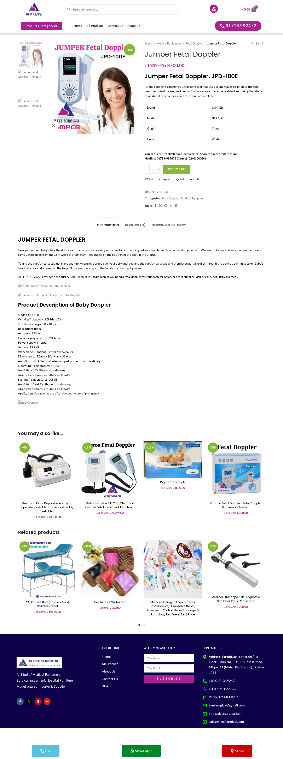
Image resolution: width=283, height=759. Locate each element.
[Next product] (262, 43)
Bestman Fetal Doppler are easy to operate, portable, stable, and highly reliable (47, 507)
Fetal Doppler (194, 43)
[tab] (108, 223)
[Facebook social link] (155, 206)
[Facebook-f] (20, 701)
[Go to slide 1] (139, 625)
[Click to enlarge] (53, 125)
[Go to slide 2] (144, 625)
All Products (95, 26)
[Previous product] (252, 43)
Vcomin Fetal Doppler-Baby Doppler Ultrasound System (236, 505)
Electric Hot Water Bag (110, 602)
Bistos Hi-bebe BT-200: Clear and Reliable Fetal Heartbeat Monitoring (110, 505)
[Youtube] (47, 701)
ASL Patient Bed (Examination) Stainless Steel (47, 604)
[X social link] (160, 206)
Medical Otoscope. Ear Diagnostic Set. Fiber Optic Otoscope (236, 599)
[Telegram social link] (176, 206)
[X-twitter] (29, 701)
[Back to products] (257, 43)
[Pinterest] (38, 701)
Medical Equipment (169, 43)
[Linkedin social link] (170, 206)
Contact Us (115, 26)
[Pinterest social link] (165, 206)
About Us (133, 26)
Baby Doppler (93, 304)
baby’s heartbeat (52, 250)
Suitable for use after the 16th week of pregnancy (66, 393)
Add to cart (176, 169)
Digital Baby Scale (173, 482)
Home (78, 26)
